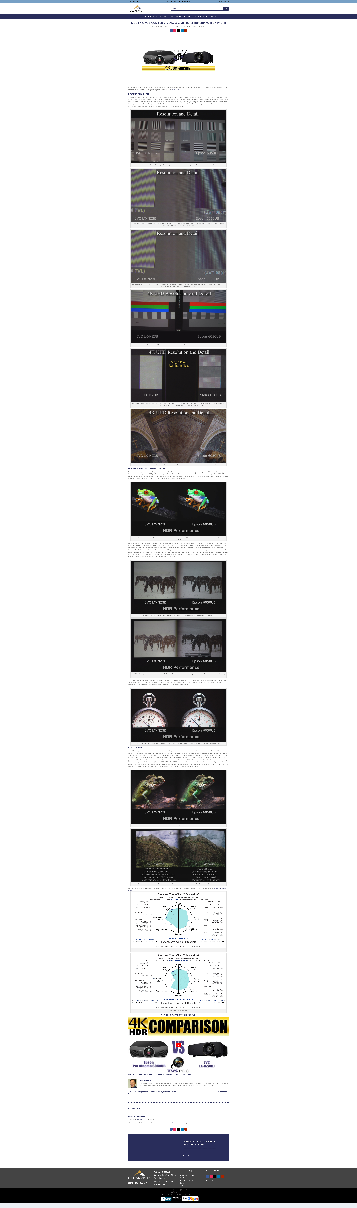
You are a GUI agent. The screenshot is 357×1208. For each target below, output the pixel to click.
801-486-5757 (134, 1)
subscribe (171, 1123)
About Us (187, 16)
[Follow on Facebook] (171, 30)
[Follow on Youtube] (185, 30)
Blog (197, 16)
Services (156, 16)
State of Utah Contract (172, 16)
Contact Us (184, 1185)
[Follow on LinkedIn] (182, 30)
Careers (182, 1183)
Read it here (176, 90)
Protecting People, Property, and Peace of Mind (199, 1143)
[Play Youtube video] (178, 1045)
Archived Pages (211, 1180)
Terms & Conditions (174, 1190)
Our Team (183, 1178)
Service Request (209, 16)
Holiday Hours (160, 1184)
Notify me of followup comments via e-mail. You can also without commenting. (160, 1123)
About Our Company (187, 1175)
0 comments (201, 26)
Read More (186, 1155)
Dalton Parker (189, 1148)
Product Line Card (186, 1180)
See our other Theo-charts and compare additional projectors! (159, 1074)
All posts (175, 26)
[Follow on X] (178, 30)
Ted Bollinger (158, 26)
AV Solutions (182, 26)
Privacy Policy (185, 1190)
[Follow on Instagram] (174, 30)
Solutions (145, 16)
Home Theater (191, 26)
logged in (139, 1119)
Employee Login (224, 1)
